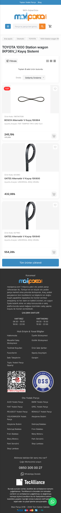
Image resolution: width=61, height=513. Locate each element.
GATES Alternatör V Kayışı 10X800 (22, 178)
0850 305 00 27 (30, 468)
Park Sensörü (37, 439)
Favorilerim (12, 353)
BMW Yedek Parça (40, 402)
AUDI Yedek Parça (15, 402)
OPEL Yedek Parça (40, 407)
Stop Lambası (37, 443)
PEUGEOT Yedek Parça (17, 412)
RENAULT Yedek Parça (41, 412)
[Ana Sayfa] (30, 17)
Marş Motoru (37, 434)
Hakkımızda (12, 335)
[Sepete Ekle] (54, 136)
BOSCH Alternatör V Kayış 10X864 (22, 120)
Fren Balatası (37, 429)
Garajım (35, 357)
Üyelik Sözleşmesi (40, 335)
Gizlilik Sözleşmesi (40, 340)
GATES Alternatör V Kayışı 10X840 (22, 236)
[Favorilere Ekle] (55, 89)
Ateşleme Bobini (39, 416)
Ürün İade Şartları (39, 348)
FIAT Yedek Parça (14, 407)
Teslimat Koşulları (14, 348)
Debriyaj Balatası (39, 424)
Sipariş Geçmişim (39, 353)
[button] (8, 26)
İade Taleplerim (13, 357)
